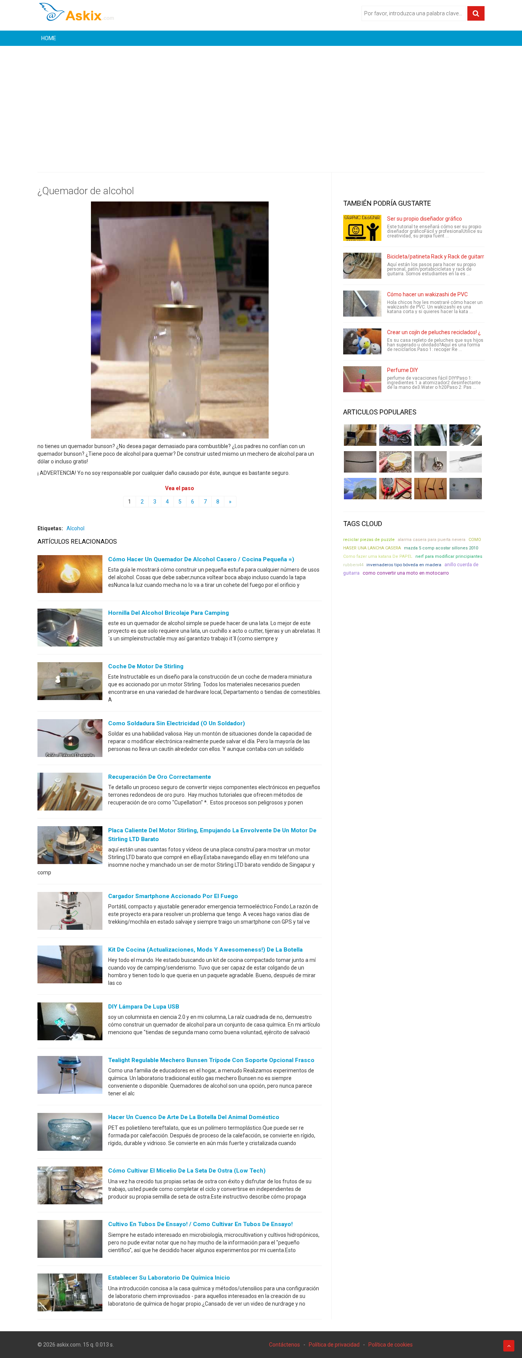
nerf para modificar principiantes (448, 556)
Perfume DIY (402, 370)
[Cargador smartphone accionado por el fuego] (69, 913)
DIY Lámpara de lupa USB (143, 1006)
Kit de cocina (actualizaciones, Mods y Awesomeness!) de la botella (205, 949)
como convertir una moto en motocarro (406, 573)
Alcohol (75, 528)
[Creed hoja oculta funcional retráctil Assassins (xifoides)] (466, 461)
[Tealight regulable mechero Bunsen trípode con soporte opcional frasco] (69, 1077)
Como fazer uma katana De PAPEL (377, 556)
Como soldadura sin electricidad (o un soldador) (176, 723)
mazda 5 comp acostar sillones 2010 (441, 548)
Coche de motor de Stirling (145, 666)
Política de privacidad (334, 1345)
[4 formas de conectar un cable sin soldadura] (430, 488)
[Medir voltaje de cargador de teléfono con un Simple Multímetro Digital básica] (395, 488)
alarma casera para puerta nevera (431, 539)
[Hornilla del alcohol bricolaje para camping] (69, 629)
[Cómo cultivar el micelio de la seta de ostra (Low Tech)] (69, 1187)
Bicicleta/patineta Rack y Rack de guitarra (437, 256)
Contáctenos (284, 1345)
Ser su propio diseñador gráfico (424, 219)
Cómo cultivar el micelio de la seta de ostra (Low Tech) (187, 1170)
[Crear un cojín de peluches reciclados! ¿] (362, 341)
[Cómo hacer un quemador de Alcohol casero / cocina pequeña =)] (69, 576)
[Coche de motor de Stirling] (69, 683)
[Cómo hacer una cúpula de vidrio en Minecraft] (360, 488)
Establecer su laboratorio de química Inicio (169, 1277)
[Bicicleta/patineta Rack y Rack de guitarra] (362, 266)
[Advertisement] (261, 103)
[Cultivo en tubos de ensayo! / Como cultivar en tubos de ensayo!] (69, 1241)
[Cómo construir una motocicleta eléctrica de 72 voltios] (395, 435)
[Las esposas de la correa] (360, 461)
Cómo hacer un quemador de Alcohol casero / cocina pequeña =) (201, 559)
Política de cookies (390, 1345)
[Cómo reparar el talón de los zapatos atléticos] (430, 435)
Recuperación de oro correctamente (159, 776)
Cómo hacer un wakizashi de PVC (427, 294)
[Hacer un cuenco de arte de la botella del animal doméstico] (69, 1134)
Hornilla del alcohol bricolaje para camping (168, 612)
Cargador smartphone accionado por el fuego (173, 896)
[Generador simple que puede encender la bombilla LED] (466, 488)
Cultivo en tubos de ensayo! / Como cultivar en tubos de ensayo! (200, 1224)
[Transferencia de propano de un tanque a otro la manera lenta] (466, 435)
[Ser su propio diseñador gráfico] (362, 228)
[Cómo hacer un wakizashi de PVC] (362, 304)
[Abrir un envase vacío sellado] (395, 461)
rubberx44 (353, 564)
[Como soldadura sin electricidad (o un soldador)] (69, 740)
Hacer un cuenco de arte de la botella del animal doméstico (193, 1117)
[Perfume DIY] (362, 379)
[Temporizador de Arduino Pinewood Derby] (360, 435)
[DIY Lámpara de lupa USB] (69, 1023)
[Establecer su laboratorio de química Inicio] (69, 1294)
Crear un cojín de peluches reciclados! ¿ (434, 332)
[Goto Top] (508, 1346)
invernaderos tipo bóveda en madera (403, 564)
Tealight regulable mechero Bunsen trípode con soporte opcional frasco (211, 1060)
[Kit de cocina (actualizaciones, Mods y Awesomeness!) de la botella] (69, 966)
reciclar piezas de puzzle (369, 539)
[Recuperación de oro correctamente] (69, 793)
